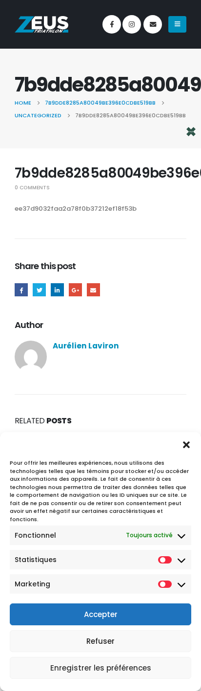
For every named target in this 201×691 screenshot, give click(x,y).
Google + (75, 289)
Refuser (100, 641)
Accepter (101, 614)
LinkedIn (57, 289)
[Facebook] (111, 24)
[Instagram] (131, 24)
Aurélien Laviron (86, 346)
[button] (186, 444)
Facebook (21, 289)
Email (93, 289)
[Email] (152, 24)
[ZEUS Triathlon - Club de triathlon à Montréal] (41, 24)
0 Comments (32, 187)
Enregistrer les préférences (100, 668)
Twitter (39, 289)
